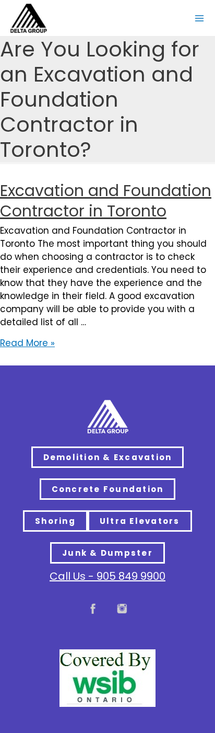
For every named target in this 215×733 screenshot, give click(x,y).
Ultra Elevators (140, 521)
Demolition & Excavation (107, 457)
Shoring (55, 521)
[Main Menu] (199, 18)
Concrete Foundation (108, 489)
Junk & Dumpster (107, 552)
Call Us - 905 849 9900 (107, 576)
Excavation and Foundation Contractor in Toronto (105, 200)
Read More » (27, 343)
